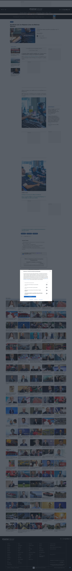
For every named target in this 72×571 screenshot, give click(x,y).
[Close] (50, 271)
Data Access (36, 299)
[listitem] (36, 282)
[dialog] (36, 285)
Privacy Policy (41, 299)
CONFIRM (30, 296)
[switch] (46, 284)
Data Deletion (31, 299)
